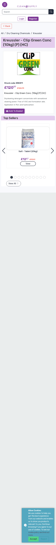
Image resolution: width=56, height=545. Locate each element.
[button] (11, 177)
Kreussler (37, 33)
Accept (33, 539)
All (2, 33)
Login (21, 19)
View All (12, 183)
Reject (44, 539)
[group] (28, 63)
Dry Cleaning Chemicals (18, 33)
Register (33, 19)
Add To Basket (15, 111)
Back (7, 26)
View (28, 163)
